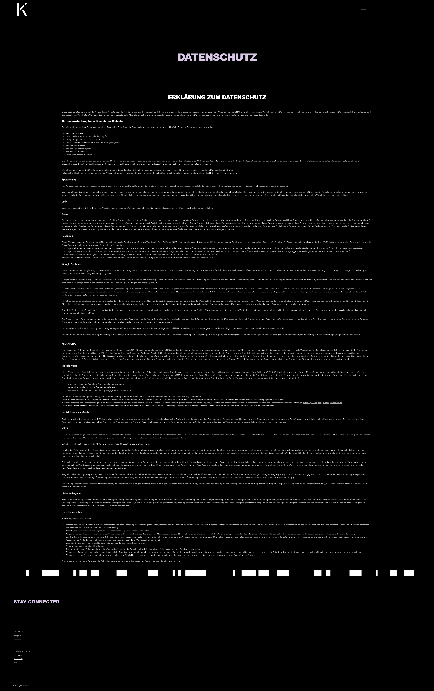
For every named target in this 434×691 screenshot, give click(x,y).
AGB (15, 662)
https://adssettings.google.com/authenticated (338, 334)
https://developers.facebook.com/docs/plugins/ (104, 245)
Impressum (18, 655)
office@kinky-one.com (170, 561)
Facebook (17, 639)
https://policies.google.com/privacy (220, 334)
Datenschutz (18, 659)
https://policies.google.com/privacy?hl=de (330, 359)
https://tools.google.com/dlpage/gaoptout (152, 322)
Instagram (17, 636)
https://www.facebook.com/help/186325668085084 (340, 248)
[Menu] (363, 9)
